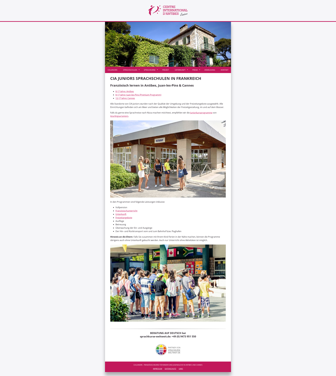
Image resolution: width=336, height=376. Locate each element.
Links (181, 369)
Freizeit (165, 70)
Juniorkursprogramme (201, 112)
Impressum (157, 369)
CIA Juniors (112, 70)
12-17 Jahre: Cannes (125, 98)
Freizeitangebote (124, 217)
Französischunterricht (126, 210)
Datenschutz (170, 369)
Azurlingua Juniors (119, 116)
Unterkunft (180, 70)
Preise (195, 70)
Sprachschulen (130, 70)
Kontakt (224, 70)
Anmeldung (209, 70)
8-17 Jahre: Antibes (125, 91)
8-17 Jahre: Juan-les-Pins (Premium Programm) (138, 94)
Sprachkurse (149, 70)
